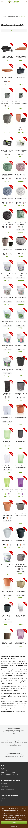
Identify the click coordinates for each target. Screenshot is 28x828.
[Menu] (2, 1)
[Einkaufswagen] (26, 1)
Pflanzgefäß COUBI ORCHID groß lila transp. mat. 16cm (7, 443)
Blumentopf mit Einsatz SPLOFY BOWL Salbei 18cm (7, 176)
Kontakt (3, 798)
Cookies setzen (14, 826)
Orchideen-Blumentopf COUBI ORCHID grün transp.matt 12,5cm (20, 467)
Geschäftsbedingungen (7, 789)
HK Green (9, 1)
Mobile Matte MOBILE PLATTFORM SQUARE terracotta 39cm (21, 58)
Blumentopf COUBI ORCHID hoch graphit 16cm (21, 443)
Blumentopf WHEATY (7, 126)
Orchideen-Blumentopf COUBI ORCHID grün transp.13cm (7, 491)
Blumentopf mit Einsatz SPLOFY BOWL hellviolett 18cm (21, 176)
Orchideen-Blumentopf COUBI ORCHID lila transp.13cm (20, 491)
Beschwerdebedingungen (8, 783)
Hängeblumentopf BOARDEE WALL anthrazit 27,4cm (21, 79)
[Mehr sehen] (14, 30)
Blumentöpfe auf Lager (7, 705)
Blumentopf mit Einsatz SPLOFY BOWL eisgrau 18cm (7, 200)
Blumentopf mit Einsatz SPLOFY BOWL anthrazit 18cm (7, 224)
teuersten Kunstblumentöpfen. (9, 690)
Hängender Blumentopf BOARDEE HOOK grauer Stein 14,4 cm (20, 103)
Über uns (3, 801)
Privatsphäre (4, 786)
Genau (14, 822)
